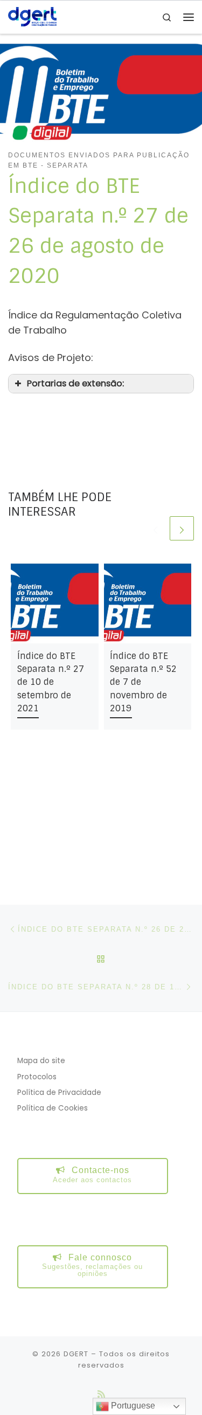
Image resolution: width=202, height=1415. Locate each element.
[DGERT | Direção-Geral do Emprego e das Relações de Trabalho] (32, 16)
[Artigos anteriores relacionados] (155, 528)
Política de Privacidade (59, 1092)
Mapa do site (41, 1061)
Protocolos (37, 1077)
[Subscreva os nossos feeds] (101, 1394)
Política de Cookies (52, 1108)
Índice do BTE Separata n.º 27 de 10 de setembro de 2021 (50, 682)
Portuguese (132, 1405)
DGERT (76, 1354)
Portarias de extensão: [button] (75, 383)
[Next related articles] (182, 528)
